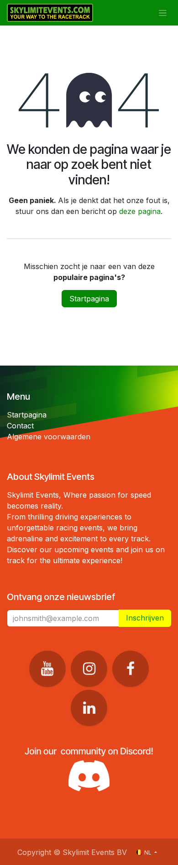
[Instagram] (89, 669)
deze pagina (140, 211)
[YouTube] (47, 669)
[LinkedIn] (89, 708)
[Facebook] (130, 669)
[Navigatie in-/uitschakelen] (162, 13)
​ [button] (145, 617)
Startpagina (89, 298)
